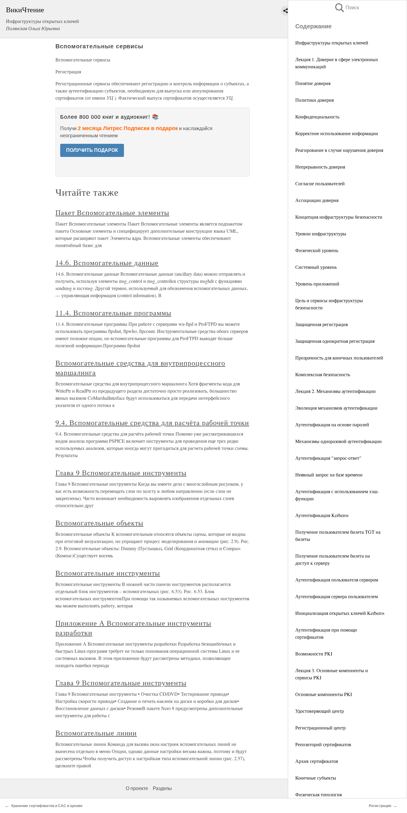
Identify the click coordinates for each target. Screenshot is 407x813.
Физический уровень (316, 250)
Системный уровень (316, 267)
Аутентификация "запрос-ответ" (328, 458)
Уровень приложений (317, 283)
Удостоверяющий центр (319, 711)
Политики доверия (314, 100)
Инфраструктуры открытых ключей (331, 42)
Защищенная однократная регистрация (335, 341)
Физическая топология (318, 794)
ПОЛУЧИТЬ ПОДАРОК (92, 150)
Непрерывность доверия (320, 166)
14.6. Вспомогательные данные (107, 262)
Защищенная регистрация (321, 324)
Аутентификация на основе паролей (332, 424)
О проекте (137, 788)
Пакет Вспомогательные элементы (112, 212)
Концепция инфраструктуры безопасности (338, 217)
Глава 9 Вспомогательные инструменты (121, 472)
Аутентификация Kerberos (322, 515)
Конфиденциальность (317, 116)
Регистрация (380, 806)
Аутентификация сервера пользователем (336, 596)
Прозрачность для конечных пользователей (339, 357)
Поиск (346, 7)
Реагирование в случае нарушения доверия (339, 150)
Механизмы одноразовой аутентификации (338, 441)
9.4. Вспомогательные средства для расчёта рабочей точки (152, 422)
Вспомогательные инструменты (107, 573)
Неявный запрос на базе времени (329, 474)
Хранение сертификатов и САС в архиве (47, 806)
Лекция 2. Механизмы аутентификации (335, 391)
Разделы (162, 788)
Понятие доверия (312, 83)
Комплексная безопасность (322, 374)
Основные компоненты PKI (323, 694)
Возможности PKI (313, 653)
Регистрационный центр (320, 727)
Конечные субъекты (315, 778)
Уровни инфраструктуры (320, 233)
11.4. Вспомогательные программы (113, 312)
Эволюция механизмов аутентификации (336, 408)
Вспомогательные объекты (99, 522)
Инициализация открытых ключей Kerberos (339, 613)
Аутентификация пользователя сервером (336, 579)
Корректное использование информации (336, 133)
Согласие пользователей (320, 183)
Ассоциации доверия (316, 200)
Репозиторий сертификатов (323, 744)
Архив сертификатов (316, 761)
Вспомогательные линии (96, 733)
